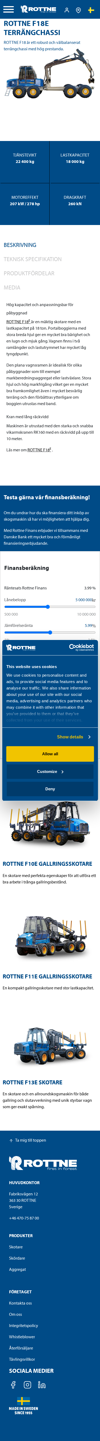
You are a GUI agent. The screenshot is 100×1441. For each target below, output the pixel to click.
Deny (50, 789)
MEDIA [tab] (12, 287)
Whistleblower (22, 1336)
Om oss (15, 1314)
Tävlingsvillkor (22, 1359)
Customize (47, 771)
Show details (70, 737)
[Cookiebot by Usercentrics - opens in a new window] (71, 647)
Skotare (16, 1246)
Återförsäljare (21, 1348)
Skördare (17, 1258)
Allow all (50, 754)
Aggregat (17, 1269)
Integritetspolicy (23, 1325)
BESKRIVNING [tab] (20, 245)
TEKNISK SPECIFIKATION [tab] (33, 259)
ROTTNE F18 (18, 321)
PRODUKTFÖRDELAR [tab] (29, 273)
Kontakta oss (20, 1303)
